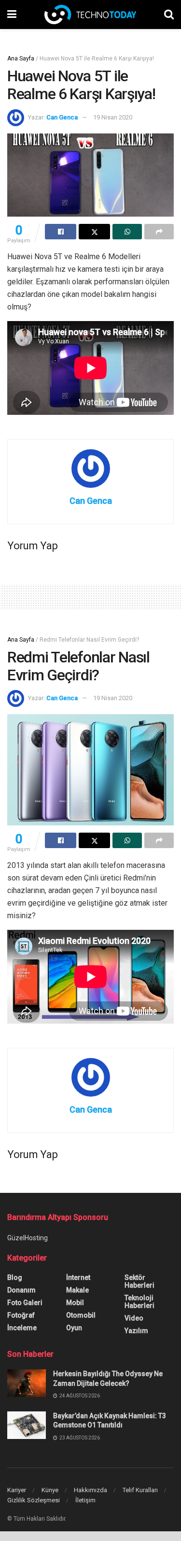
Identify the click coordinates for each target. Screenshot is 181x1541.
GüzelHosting (27, 1238)
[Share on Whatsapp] (127, 231)
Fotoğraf (21, 1315)
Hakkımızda (90, 1490)
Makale (77, 1290)
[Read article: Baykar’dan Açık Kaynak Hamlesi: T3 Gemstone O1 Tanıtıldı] (26, 1425)
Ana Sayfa (20, 58)
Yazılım (136, 1331)
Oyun (74, 1328)
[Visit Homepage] (90, 14)
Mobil (75, 1302)
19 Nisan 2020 (112, 117)
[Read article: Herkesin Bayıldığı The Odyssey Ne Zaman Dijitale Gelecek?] (26, 1383)
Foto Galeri (24, 1302)
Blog (14, 1277)
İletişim (85, 1500)
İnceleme (22, 1328)
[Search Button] (169, 14)
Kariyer (16, 1490)
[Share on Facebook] (60, 231)
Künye (50, 1490)
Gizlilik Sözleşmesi (33, 1500)
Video (134, 1318)
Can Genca (62, 117)
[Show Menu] (11, 14)
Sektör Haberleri (139, 1281)
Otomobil (81, 1315)
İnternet (78, 1277)
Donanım (21, 1290)
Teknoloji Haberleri (139, 1301)
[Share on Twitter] (94, 231)
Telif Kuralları (140, 1490)
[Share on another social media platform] (159, 231)
